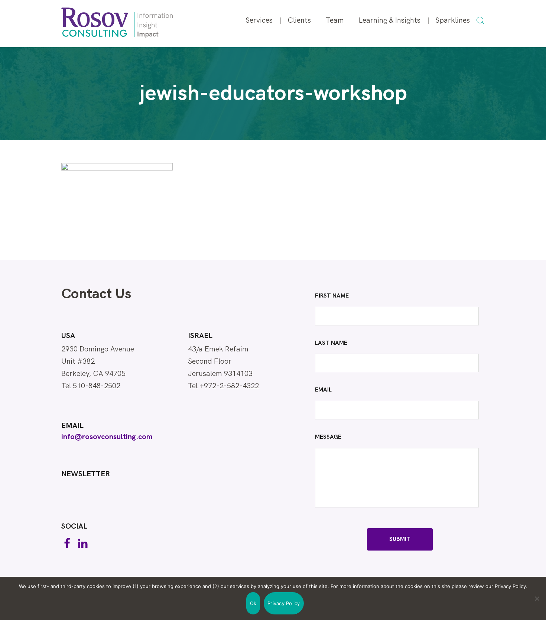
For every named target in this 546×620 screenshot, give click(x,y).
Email (72, 425)
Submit (399, 539)
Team (335, 20)
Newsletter (85, 474)
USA (68, 336)
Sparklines (452, 20)
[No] (536, 598)
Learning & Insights (389, 20)
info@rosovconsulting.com (107, 436)
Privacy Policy (283, 603)
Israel (200, 336)
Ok (253, 603)
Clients (299, 20)
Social (74, 526)
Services (259, 20)
